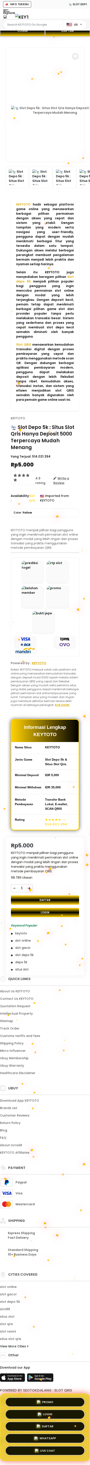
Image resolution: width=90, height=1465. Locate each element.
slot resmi (8, 1331)
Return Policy (10, 1123)
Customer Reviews (14, 1115)
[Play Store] (40, 1378)
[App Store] (13, 1378)
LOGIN (23, 31)
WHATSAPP (48, 1438)
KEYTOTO (23, 204)
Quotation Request (15, 1006)
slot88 (5, 1309)
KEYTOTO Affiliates (14, 1152)
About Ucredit (11, 1145)
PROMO (47, 1401)
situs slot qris (10, 1339)
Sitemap (6, 1021)
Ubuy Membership (14, 1058)
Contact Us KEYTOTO (16, 998)
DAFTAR (67, 31)
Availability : (20, 498)
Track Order (9, 1028)
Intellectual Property (16, 1013)
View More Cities (13, 1346)
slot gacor (8, 1294)
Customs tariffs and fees (20, 1036)
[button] (75, 56)
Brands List (8, 1108)
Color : (23, 512)
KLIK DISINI (62, 705)
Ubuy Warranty (12, 1065)
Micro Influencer (13, 1051)
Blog (3, 1130)
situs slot (7, 1316)
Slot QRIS (23, 344)
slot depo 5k (10, 1302)
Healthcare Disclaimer (17, 1073)
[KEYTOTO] (21, 16)
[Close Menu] (5, 18)
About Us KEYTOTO (15, 991)
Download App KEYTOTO (19, 1100)
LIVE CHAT (47, 1451)
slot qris (6, 1324)
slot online (8, 1287)
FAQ (3, 1138)
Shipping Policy (12, 1043)
